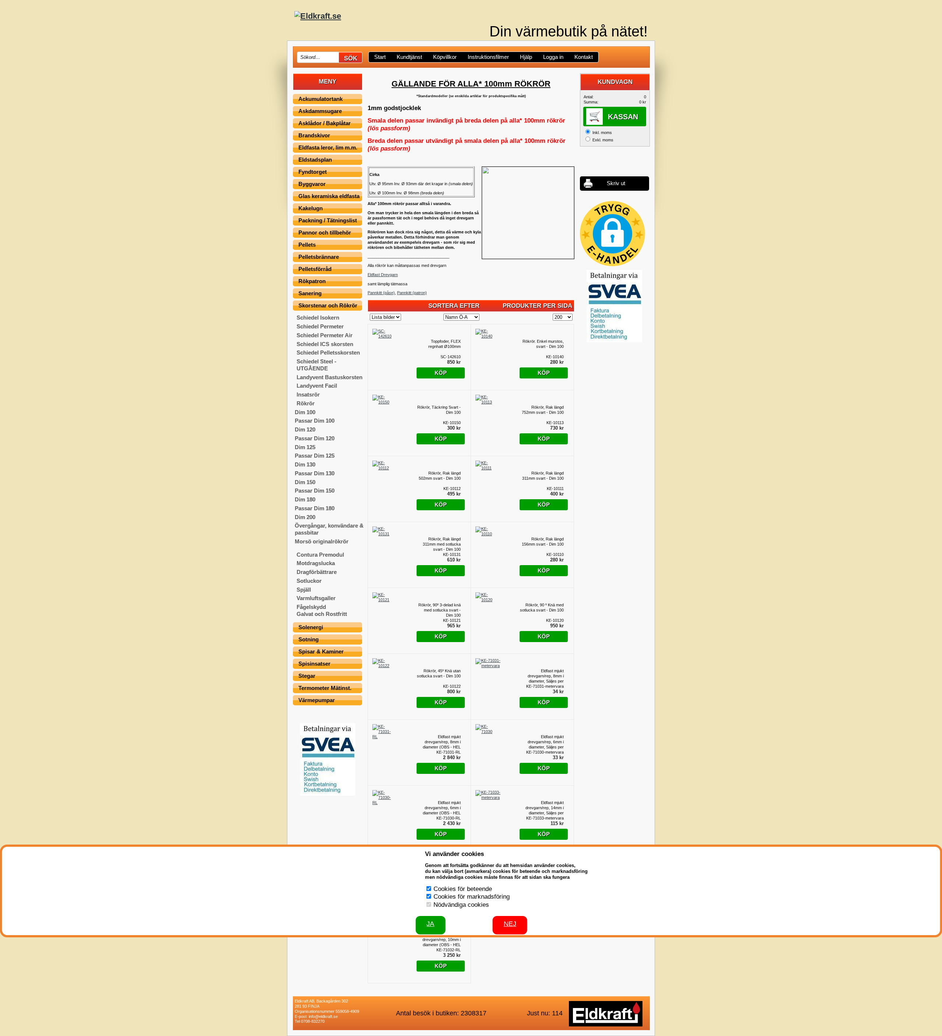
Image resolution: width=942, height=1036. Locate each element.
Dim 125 (305, 447)
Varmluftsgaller (316, 598)
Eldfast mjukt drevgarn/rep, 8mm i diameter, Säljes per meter (546, 676)
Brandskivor (314, 135)
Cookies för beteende (462, 888)
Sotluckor (309, 581)
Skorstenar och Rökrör (327, 305)
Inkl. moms (602, 132)
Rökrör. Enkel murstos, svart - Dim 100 (543, 344)
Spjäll (304, 589)
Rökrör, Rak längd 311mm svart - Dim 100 (543, 475)
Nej (510, 923)
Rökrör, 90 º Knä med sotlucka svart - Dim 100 (542, 607)
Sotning (308, 639)
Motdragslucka (316, 563)
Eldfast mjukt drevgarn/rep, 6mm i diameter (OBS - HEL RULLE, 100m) (442, 807)
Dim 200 (305, 517)
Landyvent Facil (317, 386)
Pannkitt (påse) (381, 292)
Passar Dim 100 (314, 420)
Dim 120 (305, 429)
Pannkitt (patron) (412, 292)
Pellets (307, 245)
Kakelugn (310, 208)
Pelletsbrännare (318, 257)
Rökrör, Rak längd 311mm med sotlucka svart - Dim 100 (442, 544)
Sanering (310, 293)
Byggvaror (312, 184)
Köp (441, 373)
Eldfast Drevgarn (383, 274)
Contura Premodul (320, 555)
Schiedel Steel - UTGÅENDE (316, 364)
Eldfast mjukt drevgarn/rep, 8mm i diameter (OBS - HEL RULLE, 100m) (442, 742)
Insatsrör (308, 394)
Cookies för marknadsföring (471, 896)
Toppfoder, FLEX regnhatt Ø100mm (444, 344)
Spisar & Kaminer (321, 651)
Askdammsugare (320, 111)
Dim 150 (305, 482)
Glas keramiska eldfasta (329, 196)
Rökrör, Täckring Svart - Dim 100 (439, 410)
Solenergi (310, 627)
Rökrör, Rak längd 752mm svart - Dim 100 (543, 410)
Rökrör (306, 403)
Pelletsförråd (315, 269)
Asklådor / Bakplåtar (324, 123)
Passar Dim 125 (314, 455)
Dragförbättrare (317, 572)
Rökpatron (312, 281)
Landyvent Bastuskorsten (329, 377)
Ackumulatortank (320, 99)
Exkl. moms (602, 140)
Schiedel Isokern (318, 317)
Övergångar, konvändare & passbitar (329, 529)
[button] (612, 233)
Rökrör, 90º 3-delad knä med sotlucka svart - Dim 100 (439, 610)
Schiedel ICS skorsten (325, 344)
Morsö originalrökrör (321, 541)
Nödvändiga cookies (461, 904)
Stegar (306, 676)
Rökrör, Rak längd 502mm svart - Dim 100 (440, 475)
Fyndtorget (312, 172)
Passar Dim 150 (314, 490)
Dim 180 (305, 499)
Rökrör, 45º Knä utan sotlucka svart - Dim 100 (439, 673)
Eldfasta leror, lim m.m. (327, 147)
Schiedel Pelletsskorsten (328, 352)
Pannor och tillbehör (324, 232)
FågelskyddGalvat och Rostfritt (322, 610)
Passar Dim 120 (314, 438)
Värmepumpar (316, 700)
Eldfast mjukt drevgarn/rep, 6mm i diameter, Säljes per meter (546, 742)
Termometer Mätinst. (324, 688)
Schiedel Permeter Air (325, 335)
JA (430, 923)
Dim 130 (305, 464)
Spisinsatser (314, 663)
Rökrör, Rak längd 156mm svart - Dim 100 (543, 541)
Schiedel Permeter (320, 326)
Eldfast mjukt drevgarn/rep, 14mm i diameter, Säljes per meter (544, 807)
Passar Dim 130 (314, 473)
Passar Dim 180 (314, 508)
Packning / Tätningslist (327, 220)
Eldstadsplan (315, 159)
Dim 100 (305, 412)
